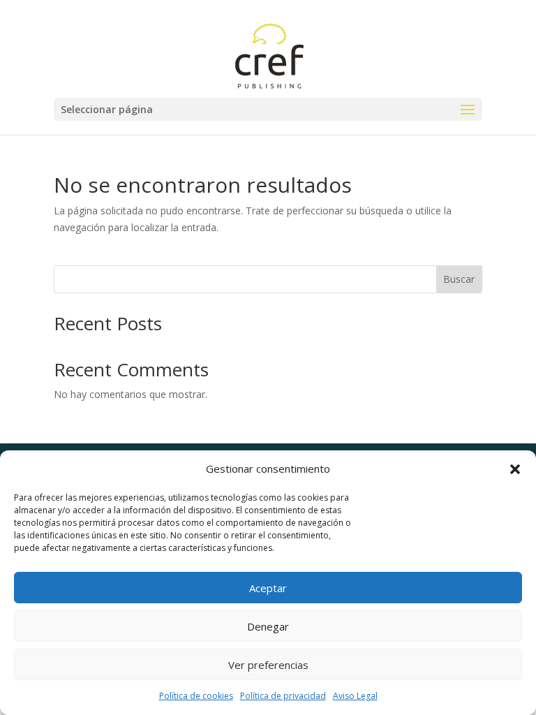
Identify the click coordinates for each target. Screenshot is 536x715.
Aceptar (268, 588)
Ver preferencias (268, 665)
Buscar (459, 279)
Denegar (268, 626)
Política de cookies (196, 696)
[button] (515, 469)
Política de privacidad (283, 696)
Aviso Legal (355, 696)
